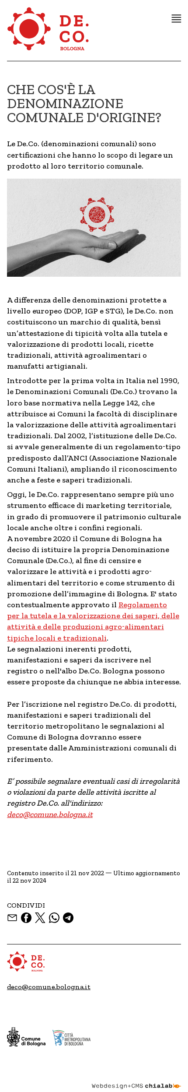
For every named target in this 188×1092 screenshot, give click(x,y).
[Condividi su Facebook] (26, 917)
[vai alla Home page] (49, 34)
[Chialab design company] (136, 1079)
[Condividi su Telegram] (68, 917)
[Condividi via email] (12, 917)
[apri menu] (176, 18)
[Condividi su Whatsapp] (54, 917)
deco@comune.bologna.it (50, 814)
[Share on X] (40, 917)
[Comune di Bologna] (26, 1036)
